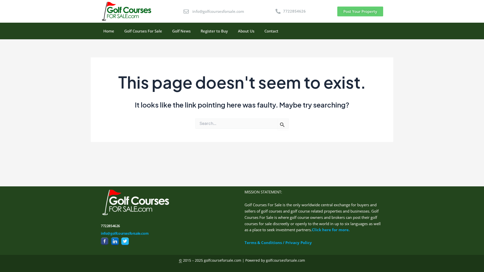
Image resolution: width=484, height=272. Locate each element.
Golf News (181, 30)
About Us (246, 30)
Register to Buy (214, 30)
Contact (271, 30)
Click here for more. (331, 229)
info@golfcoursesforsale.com (124, 233)
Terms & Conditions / (265, 242)
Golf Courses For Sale (143, 30)
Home (108, 30)
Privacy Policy (298, 242)
